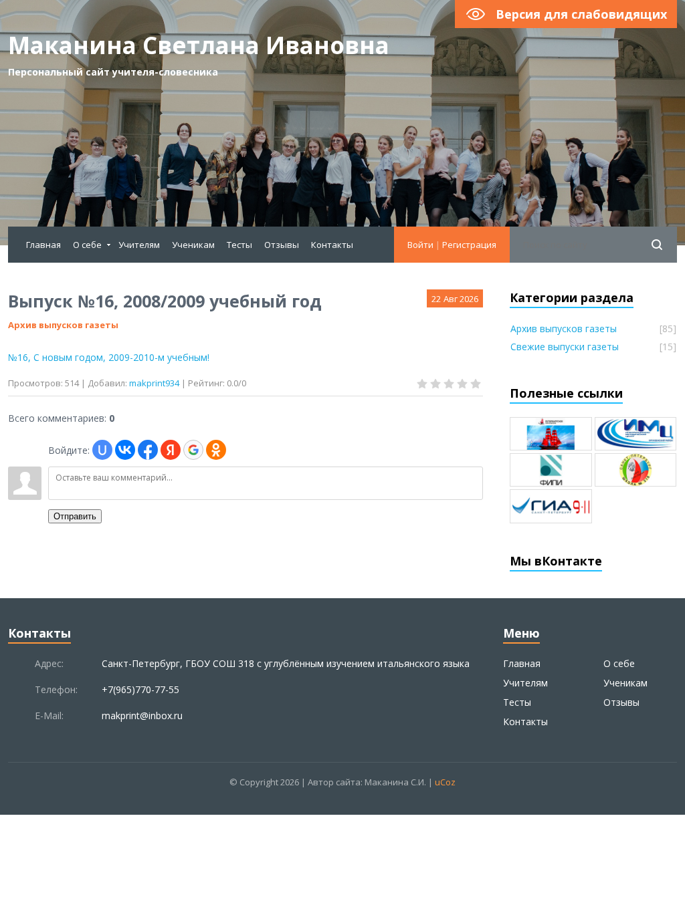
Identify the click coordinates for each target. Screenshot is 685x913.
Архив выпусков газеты (63, 325)
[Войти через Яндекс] (171, 450)
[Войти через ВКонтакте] (125, 450)
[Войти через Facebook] (148, 450)
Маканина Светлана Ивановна (198, 55)
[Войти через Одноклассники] (216, 450)
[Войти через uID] (102, 450)
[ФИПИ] (551, 470)
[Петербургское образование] (551, 433)
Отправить (75, 516)
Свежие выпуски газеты (564, 346)
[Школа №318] (636, 470)
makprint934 (154, 383)
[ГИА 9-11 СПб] (551, 506)
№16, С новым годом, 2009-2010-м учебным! (108, 357)
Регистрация (469, 245)
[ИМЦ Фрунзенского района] (636, 433)
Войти (420, 245)
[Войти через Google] (193, 450)
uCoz (445, 782)
